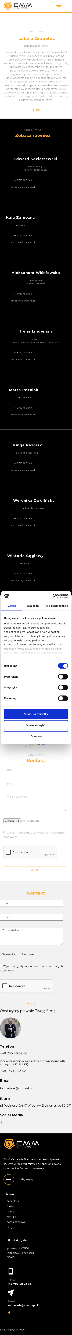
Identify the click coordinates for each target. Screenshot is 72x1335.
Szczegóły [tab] (33, 605)
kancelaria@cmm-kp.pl (17, 1088)
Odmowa (36, 736)
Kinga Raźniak (27, 445)
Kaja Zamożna (20, 217)
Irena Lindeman (36, 331)
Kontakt (11, 1216)
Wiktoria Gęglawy (25, 556)
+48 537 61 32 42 (13, 1071)
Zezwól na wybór (36, 724)
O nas (9, 1206)
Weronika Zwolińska (34, 500)
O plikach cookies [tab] (57, 605)
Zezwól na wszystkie (36, 713)
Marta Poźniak (24, 390)
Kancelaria (12, 1201)
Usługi (10, 1211)
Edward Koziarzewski (35, 159)
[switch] (63, 676)
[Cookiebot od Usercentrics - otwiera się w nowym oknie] (52, 596)
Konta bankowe (16, 1222)
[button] (36, 110)
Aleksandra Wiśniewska (36, 273)
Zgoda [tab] (12, 605)
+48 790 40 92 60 (13, 1053)
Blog (9, 1227)
